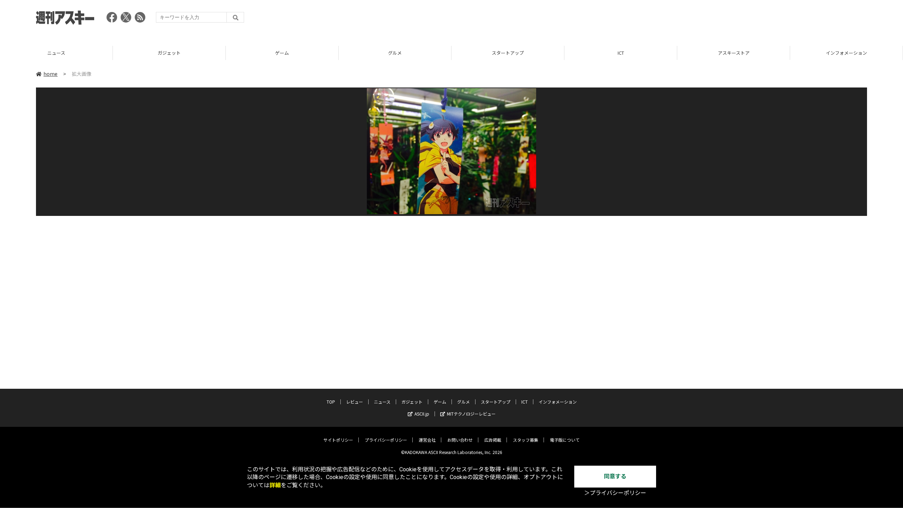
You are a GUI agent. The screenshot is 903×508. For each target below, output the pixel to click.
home (50, 73)
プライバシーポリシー (386, 440)
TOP (846, 52)
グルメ (282, 52)
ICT (508, 52)
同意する (615, 476)
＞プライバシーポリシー (615, 493)
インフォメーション (733, 52)
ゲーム (169, 52)
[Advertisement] (738, 19)
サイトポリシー (338, 440)
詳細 (275, 485)
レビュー (354, 402)
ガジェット (56, 52)
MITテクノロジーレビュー (471, 414)
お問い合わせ (460, 440)
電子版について (565, 440)
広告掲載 (492, 440)
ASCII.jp (421, 414)
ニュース (382, 402)
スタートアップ (395, 52)
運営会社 (427, 440)
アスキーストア (621, 52)
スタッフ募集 (525, 440)
